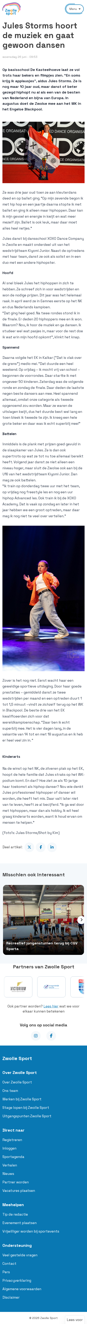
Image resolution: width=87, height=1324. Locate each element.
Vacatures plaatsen (18, 1190)
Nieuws (8, 1173)
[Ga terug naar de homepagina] (11, 8)
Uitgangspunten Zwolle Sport (26, 1116)
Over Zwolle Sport (19, 1072)
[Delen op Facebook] (41, 847)
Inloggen (9, 1148)
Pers (6, 1272)
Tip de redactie (15, 1214)
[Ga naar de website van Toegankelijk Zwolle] (51, 986)
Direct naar (13, 1130)
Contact (9, 1263)
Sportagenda (13, 1157)
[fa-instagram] (36, 1036)
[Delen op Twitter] (29, 847)
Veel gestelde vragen (19, 1255)
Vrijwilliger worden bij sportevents (30, 1231)
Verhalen (9, 1165)
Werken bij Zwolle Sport (21, 1099)
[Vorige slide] (5, 920)
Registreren (12, 1140)
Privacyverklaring (16, 1280)
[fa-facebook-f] (51, 1036)
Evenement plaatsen (19, 1223)
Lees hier (51, 1006)
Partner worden (15, 1182)
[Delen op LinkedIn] (52, 847)
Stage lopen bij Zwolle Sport (25, 1107)
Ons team (10, 1090)
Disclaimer (11, 1297)
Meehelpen (13, 1204)
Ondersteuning (17, 1245)
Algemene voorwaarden (21, 1289)
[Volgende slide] (81, 920)
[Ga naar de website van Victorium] (18, 986)
